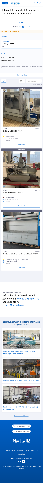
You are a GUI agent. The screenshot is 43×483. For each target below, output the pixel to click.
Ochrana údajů (29, 451)
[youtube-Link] (19, 462)
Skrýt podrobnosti (22, 75)
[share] (29, 27)
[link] (20, 27)
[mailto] (26, 27)
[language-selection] (37, 3)
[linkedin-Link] (23, 462)
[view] (3, 80)
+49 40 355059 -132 (27, 298)
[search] (34, 3)
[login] (40, 3)
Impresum (20, 451)
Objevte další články (21, 416)
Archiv (13, 451)
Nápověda (21, 454)
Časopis (7, 451)
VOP (37, 451)
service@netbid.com (13, 305)
